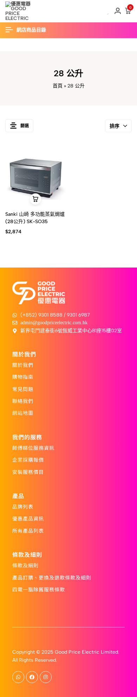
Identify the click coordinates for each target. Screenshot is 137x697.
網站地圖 (22, 412)
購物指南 (22, 376)
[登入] (117, 11)
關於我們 (22, 364)
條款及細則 (25, 565)
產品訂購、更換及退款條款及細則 (51, 577)
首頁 (58, 86)
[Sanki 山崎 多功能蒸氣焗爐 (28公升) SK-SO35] (35, 176)
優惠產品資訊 (28, 518)
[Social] (18, 677)
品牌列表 (22, 506)
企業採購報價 (28, 459)
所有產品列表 (28, 530)
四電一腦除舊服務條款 (38, 589)
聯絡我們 (22, 400)
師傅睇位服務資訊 (33, 447)
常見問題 (22, 388)
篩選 (24, 125)
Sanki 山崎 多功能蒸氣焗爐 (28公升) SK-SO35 (35, 218)
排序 (114, 126)
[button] (35, 199)
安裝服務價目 (28, 471)
